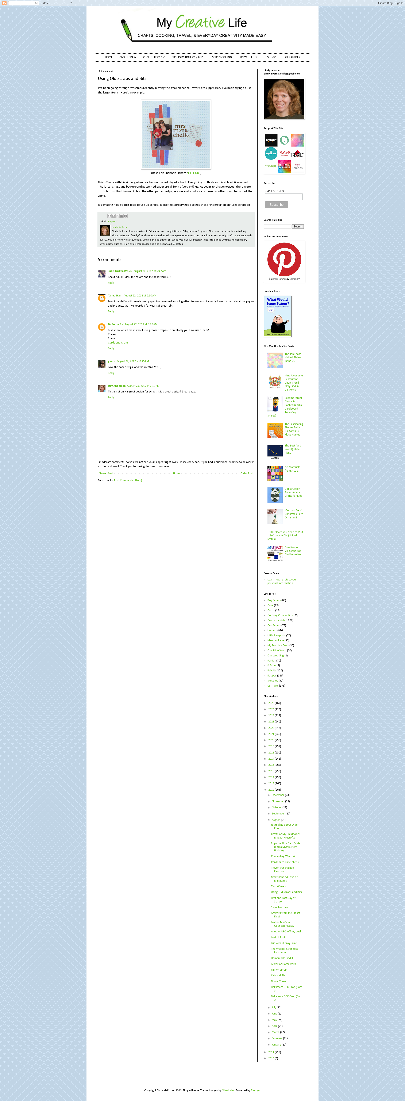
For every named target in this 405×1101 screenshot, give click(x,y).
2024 (271, 715)
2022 (271, 728)
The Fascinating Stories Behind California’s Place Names (294, 429)
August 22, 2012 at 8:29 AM (141, 324)
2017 (271, 758)
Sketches (272, 680)
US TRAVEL (272, 57)
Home (176, 473)
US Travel (272, 685)
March (276, 1032)
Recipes (272, 675)
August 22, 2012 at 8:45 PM (132, 361)
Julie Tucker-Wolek (120, 271)
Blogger (256, 1090)
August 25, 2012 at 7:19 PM (143, 386)
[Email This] (109, 216)
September (279, 813)
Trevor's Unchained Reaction (282, 869)
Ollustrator (228, 1090)
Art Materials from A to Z (292, 469)
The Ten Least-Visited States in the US (293, 358)
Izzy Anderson (117, 386)
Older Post (246, 473)
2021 (271, 734)
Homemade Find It (282, 958)
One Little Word (276, 650)
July (274, 1007)
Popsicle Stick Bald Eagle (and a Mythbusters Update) (285, 847)
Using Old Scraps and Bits (286, 892)
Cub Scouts (274, 625)
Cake (270, 605)
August (276, 820)
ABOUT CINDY (127, 57)
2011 (271, 1052)
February (277, 1038)
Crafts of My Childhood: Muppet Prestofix (285, 836)
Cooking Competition (280, 615)
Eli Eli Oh (193, 173)
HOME (108, 57)
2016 (271, 765)
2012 (271, 789)
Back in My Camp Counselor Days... (283, 924)
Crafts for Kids (276, 620)
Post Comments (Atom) (128, 480)
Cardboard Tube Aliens (285, 862)
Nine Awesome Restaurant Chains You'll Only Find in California (294, 382)
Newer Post (106, 473)
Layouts (112, 221)
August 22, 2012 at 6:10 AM (140, 295)
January (277, 1044)
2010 (271, 1058)
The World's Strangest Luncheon (284, 950)
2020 (271, 740)
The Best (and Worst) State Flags (293, 449)
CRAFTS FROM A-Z (154, 57)
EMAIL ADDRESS (275, 191)
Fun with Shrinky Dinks (284, 943)
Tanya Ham (115, 295)
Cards (271, 610)
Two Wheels (278, 886)
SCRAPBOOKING (222, 57)
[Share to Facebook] (121, 216)
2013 (271, 783)
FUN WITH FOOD (249, 57)
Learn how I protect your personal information (282, 581)
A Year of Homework (283, 964)
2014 (271, 777)
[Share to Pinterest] (125, 216)
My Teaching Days (278, 645)
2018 (271, 752)
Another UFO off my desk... (287, 931)
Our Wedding (275, 655)
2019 (271, 746)
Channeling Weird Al (283, 856)
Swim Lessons (279, 907)
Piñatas (271, 665)
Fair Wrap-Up (279, 969)
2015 (271, 771)
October (277, 807)
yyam (111, 361)
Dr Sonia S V (115, 324)
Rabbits (271, 670)
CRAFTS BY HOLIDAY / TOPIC (188, 57)
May (275, 1020)
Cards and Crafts (118, 342)
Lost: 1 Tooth (278, 937)
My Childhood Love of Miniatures (284, 879)
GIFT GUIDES (292, 57)
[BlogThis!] (113, 216)
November (278, 801)
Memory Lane (275, 640)
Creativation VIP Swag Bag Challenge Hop (293, 551)
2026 (271, 703)
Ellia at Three (278, 981)
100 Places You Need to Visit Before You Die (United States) (285, 536)
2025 (271, 709)
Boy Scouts (274, 600)
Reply (111, 282)
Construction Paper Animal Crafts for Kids (293, 492)
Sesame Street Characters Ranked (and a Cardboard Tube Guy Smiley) (284, 406)
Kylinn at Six (278, 975)
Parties (271, 660)
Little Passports (276, 635)
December (278, 795)
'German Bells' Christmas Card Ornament (294, 514)
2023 (271, 721)
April (275, 1026)
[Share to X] (117, 216)
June (275, 1013)
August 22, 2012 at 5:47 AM (150, 271)
